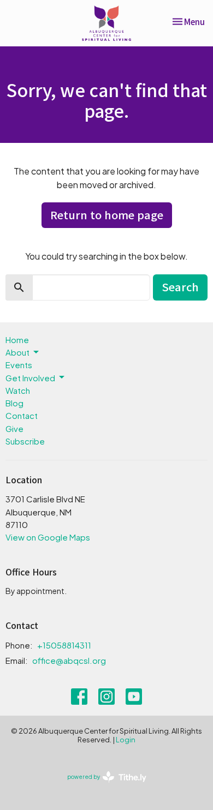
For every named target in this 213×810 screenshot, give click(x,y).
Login (125, 739)
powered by (102, 786)
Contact (21, 415)
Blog (14, 403)
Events (18, 364)
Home (17, 339)
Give (14, 428)
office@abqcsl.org (69, 660)
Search (180, 287)
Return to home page (106, 215)
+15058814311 (64, 645)
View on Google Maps (47, 537)
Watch (17, 390)
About (17, 352)
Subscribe (25, 441)
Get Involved (30, 378)
